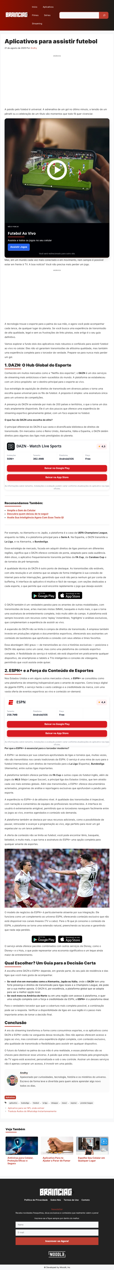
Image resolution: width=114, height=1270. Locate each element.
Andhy (24, 1072)
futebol (36, 1103)
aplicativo (13, 1103)
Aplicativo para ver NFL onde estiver (26, 1108)
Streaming (37, 23)
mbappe (54, 1103)
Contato (85, 1200)
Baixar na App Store (57, 477)
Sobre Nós (55, 1200)
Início (34, 7)
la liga (45, 1103)
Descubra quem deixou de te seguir (28, 513)
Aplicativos (48, 7)
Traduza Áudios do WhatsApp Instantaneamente (32, 1111)
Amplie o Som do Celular (21, 510)
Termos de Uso (71, 1200)
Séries (47, 15)
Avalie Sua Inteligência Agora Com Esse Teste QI (35, 517)
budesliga (25, 1103)
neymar (74, 1103)
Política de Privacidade (36, 1200)
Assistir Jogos (18, 247)
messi (64, 1103)
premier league (86, 1103)
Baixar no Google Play (57, 468)
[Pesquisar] (104, 15)
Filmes (35, 15)
